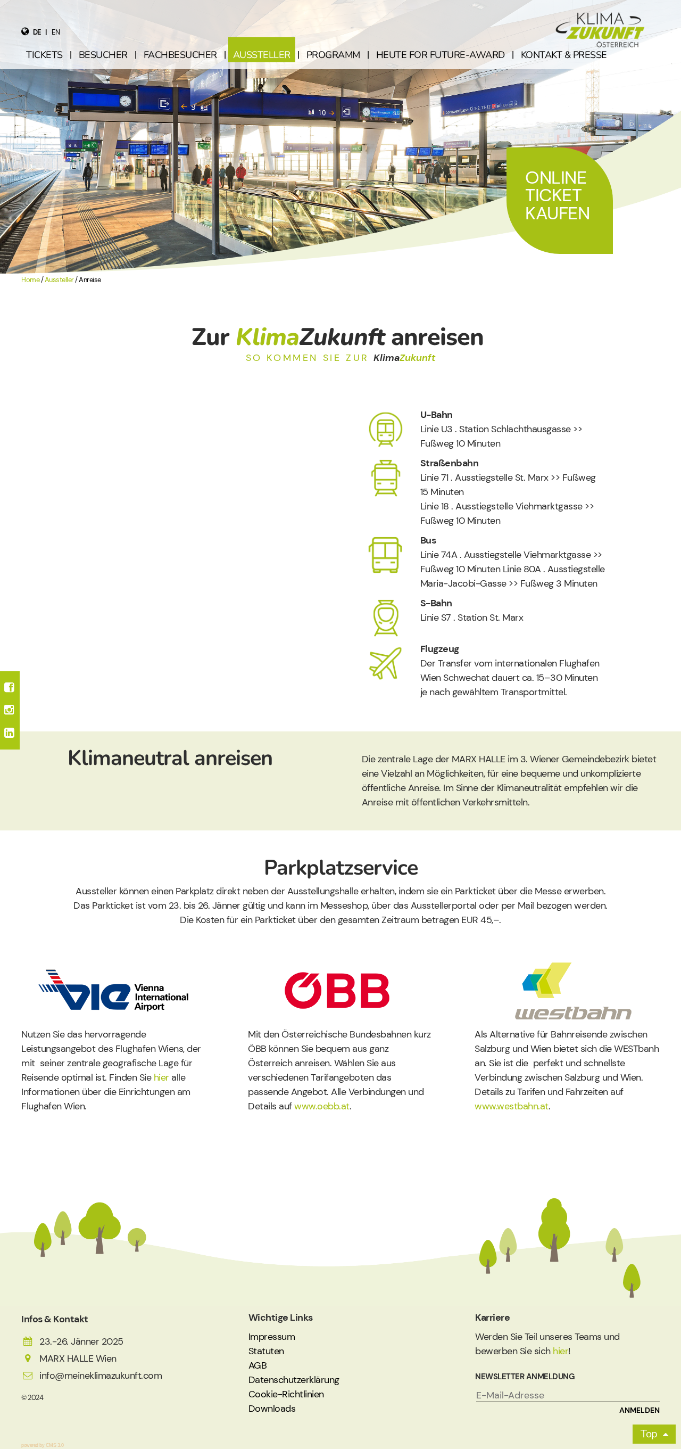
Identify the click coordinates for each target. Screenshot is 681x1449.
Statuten (266, 1351)
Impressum (271, 1336)
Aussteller (59, 280)
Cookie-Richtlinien (286, 1394)
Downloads (272, 1408)
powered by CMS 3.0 (42, 1445)
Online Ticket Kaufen (557, 195)
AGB (257, 1365)
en (56, 32)
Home (30, 280)
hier (163, 1077)
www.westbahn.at (512, 1106)
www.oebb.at (322, 1106)
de (37, 32)
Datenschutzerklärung (293, 1379)
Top (649, 1434)
